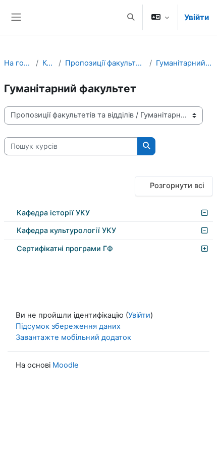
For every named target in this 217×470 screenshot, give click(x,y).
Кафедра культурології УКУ (66, 230)
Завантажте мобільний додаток (73, 337)
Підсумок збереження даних (68, 326)
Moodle (65, 365)
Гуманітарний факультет (184, 63)
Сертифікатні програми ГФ (65, 248)
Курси (48, 63)
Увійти (196, 17)
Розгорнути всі (177, 185)
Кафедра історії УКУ (53, 212)
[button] (131, 17)
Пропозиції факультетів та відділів (105, 63)
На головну (18, 63)
